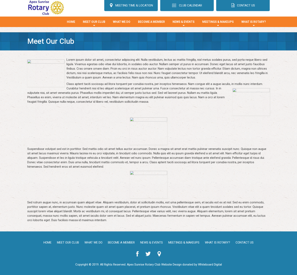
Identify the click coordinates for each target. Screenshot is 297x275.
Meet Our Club (94, 23)
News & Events (184, 23)
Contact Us (245, 242)
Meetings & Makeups (218, 23)
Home (71, 21)
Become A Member (151, 21)
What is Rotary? (253, 23)
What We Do (121, 21)
